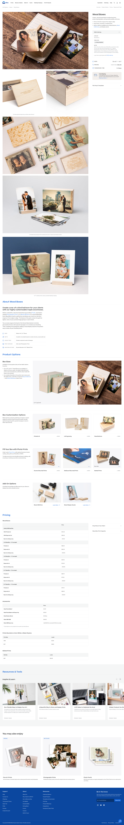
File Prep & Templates (98, 85)
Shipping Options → (103, 78)
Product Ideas (8, 718)
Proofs (33, 312)
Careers (24, 810)
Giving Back (26, 806)
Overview (98, 7)
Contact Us (5, 796)
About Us (25, 794)
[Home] (6, 2)
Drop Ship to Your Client (98, 526)
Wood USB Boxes (11, 378)
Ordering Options (47, 794)
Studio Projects (46, 796)
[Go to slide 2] (59, 466)
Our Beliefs (25, 801)
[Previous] (35, 458)
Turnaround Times (7, 801)
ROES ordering (110, 55)
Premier (4, 808)
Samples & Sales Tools (48, 808)
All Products (5, 7)
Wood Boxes (16, 7)
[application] (120, 821)
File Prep (45, 801)
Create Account (6, 810)
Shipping (5, 799)
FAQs (4, 806)
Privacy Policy (111, 822)
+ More (58, 436)
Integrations (46, 806)
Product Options (105, 7)
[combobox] (114, 2)
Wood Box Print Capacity (99, 531)
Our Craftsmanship (27, 799)
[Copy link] (25, 302)
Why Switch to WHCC (28, 796)
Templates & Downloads (49, 799)
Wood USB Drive (25, 314)
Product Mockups (47, 803)
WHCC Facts (26, 813)
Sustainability (26, 803)
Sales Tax (5, 803)
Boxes (11, 7)
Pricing (111, 7)
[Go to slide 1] (58, 466)
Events (24, 808)
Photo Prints (12, 452)
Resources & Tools (117, 7)
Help (4, 794)
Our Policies (104, 822)
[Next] (58, 458)
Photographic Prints (12, 314)
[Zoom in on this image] (85, 15)
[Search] (114, 2)
